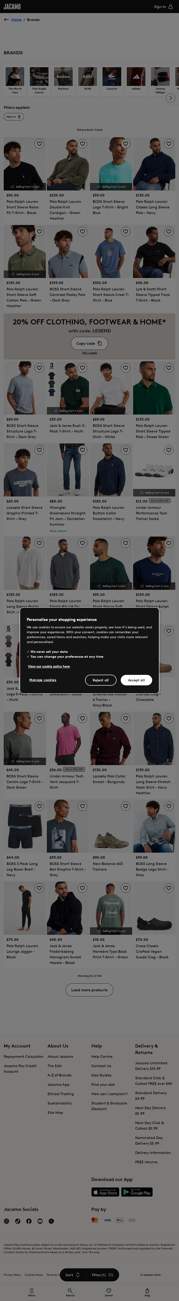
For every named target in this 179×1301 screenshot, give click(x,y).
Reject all (101, 680)
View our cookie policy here (49, 666)
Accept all (136, 680)
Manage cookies (42, 680)
